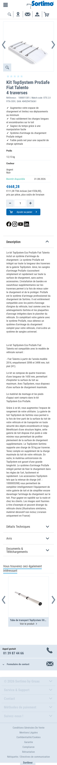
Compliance (28, 747)
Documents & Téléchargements (17, 550)
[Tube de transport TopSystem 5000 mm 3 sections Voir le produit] (28, 589)
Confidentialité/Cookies (28, 737)
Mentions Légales (28, 732)
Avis (9, 538)
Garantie (28, 742)
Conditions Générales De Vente (28, 727)
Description (13, 242)
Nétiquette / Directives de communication (28, 756)
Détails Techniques (18, 526)
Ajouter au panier (24, 212)
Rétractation (28, 751)
